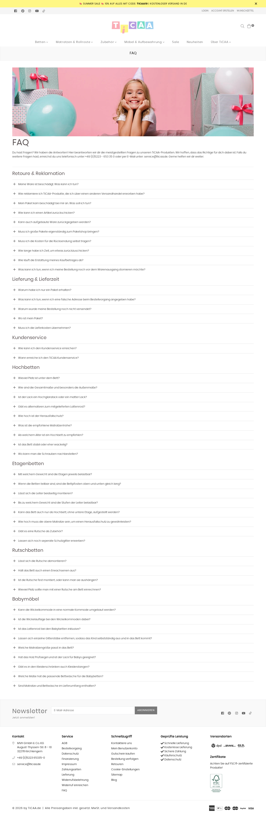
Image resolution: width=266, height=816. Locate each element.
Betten (40, 42)
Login (205, 11)
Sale (175, 42)
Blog (114, 780)
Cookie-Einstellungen (125, 769)
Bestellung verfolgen (124, 759)
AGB (64, 743)
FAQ (64, 790)
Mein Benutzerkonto (124, 748)
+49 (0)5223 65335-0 (31, 758)
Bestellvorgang (72, 748)
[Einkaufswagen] (249, 26)
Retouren (117, 764)
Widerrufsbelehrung (75, 780)
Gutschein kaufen (123, 753)
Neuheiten (195, 42)
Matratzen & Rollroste (73, 42)
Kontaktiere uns (121, 743)
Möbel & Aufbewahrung (143, 42)
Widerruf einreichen (75, 785)
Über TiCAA (220, 42)
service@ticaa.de (29, 764)
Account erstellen (222, 11)
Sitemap (116, 774)
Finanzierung (70, 759)
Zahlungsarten (71, 769)
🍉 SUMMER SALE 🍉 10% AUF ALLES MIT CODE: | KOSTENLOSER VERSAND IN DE (133, 4)
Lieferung (68, 774)
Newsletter (29, 713)
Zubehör (108, 42)
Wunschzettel (245, 11)
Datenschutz (70, 753)
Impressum (69, 764)
